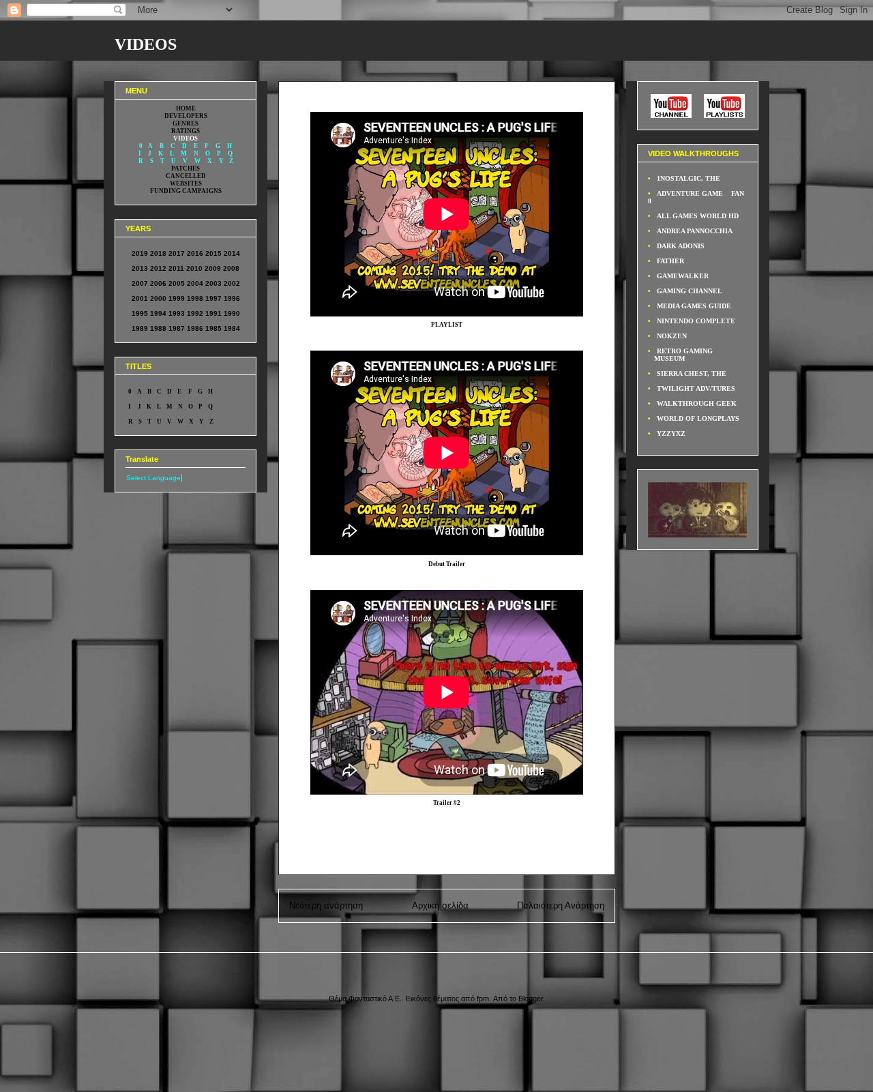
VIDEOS (146, 44)
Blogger (530, 998)
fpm (483, 998)
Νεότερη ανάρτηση (326, 905)
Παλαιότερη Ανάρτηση (560, 905)
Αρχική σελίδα (440, 905)
